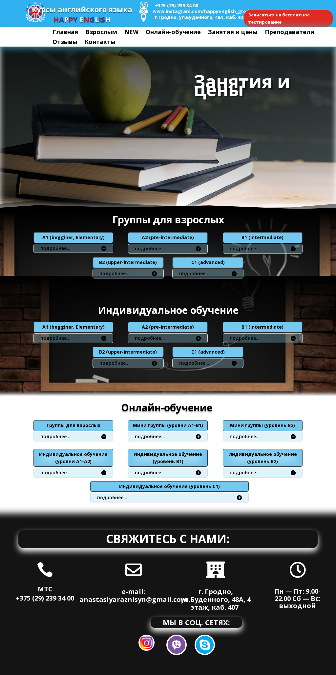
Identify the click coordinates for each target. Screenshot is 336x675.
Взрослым (101, 33)
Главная (65, 33)
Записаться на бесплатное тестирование (279, 18)
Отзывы (64, 42)
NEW (131, 33)
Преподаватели (289, 33)
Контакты (100, 42)
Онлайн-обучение (173, 33)
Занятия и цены (233, 33)
